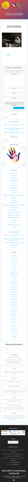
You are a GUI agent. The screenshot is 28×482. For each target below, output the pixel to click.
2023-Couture (14, 175)
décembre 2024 (14, 272)
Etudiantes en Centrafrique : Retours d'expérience (14, 195)
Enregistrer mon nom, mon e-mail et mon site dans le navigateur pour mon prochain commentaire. (14, 104)
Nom (14, 88)
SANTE (14, 222)
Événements (14, 197)
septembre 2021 (14, 302)
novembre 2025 (14, 260)
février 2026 (14, 257)
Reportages (14, 220)
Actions (14, 183)
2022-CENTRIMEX (14, 173)
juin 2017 (14, 324)
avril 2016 (14, 331)
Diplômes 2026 (14, 190)
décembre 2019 (14, 314)
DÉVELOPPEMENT (14, 188)
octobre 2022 (14, 297)
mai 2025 (14, 265)
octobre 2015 (14, 334)
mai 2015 (14, 336)
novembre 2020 (14, 304)
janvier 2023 (14, 289)
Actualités (14, 185)
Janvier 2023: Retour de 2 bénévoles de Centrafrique (14, 205)
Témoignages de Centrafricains (14, 224)
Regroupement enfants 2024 (14, 215)
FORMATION (14, 200)
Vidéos (14, 227)
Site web (14, 97)
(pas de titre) (14, 247)
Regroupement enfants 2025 (14, 217)
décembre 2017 (14, 321)
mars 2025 (14, 267)
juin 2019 (14, 316)
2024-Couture (14, 178)
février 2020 (14, 309)
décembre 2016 (14, 329)
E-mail (14, 93)
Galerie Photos (14, 202)
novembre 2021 (14, 299)
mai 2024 (14, 277)
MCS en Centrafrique (14, 207)
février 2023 (14, 287)
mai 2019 (14, 319)
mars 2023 (14, 284)
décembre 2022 (14, 292)
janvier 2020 (14, 311)
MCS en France (14, 210)
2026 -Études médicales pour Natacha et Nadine (14, 132)
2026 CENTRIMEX (14, 180)
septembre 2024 (14, 275)
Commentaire (14, 74)
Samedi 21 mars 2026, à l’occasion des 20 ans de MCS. (13, 449)
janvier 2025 (14, 270)
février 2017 (14, 326)
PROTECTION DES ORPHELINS (14, 212)
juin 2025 (14, 262)
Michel (8, 30)
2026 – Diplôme (14, 245)
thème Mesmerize (17, 477)
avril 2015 (14, 338)
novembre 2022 (14, 294)
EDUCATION (14, 192)
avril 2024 (14, 279)
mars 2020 (14, 306)
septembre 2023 (14, 282)
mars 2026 (14, 255)
